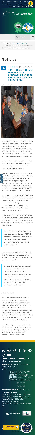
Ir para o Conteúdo (6, 2)
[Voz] (1, 178)
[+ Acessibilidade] (1, 181)
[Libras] (1, 175)
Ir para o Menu (18, 2)
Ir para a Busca (7, 4)
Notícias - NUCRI (22, 43)
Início (13, 43)
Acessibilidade (19, 4)
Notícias (14, 67)
